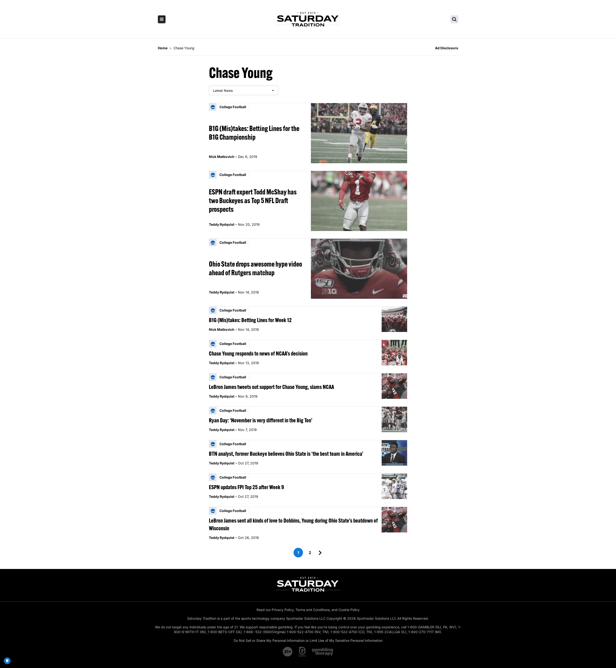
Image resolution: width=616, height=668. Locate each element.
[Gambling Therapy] (322, 652)
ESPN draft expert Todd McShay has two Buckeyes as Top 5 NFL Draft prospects (253, 200)
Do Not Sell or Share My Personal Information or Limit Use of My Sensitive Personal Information (308, 640)
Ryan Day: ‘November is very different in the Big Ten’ (260, 420)
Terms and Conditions (312, 610)
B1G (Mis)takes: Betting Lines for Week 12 (250, 320)
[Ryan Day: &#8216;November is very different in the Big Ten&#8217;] (394, 419)
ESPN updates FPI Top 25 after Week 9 (246, 487)
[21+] (288, 651)
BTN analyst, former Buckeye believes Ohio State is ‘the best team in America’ (286, 453)
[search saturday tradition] (454, 19)
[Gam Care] (302, 651)
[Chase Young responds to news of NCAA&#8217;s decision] (394, 352)
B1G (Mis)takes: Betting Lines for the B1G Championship (254, 132)
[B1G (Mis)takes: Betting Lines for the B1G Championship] (359, 133)
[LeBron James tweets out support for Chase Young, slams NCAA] (394, 386)
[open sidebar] (162, 19)
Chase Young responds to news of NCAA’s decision (258, 353)
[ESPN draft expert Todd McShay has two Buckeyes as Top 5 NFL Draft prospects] (359, 201)
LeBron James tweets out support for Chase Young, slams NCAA (271, 386)
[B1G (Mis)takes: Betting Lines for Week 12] (394, 319)
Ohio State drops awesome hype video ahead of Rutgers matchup (255, 268)
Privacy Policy (283, 610)
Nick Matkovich (221, 157)
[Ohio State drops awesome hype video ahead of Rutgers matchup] (359, 269)
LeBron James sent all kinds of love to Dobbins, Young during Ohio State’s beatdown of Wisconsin (293, 524)
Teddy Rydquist (221, 224)
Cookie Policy (349, 610)
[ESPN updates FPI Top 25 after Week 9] (394, 486)
